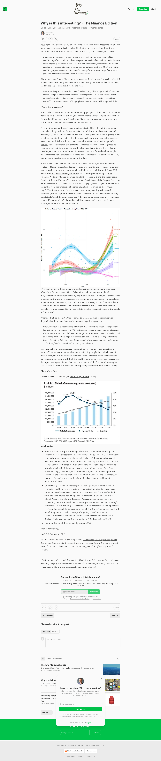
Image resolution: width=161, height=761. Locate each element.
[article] (80, 669)
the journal (56, 173)
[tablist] (50, 631)
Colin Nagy (96, 560)
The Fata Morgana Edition (53, 665)
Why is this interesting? (50, 560)
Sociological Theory (70, 173)
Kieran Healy (66, 177)
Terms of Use (91, 714)
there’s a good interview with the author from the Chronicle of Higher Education (80, 185)
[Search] (129, 9)
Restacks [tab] (55, 631)
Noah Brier (49, 32)
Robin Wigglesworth (79, 376)
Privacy (81, 745)
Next (113, 615)
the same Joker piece (59, 451)
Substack (69, 756)
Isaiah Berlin (81, 131)
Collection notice (97, 745)
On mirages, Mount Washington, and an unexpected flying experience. (67, 668)
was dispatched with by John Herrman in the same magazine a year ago (77, 319)
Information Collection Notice (79, 716)
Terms (88, 745)
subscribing (82, 567)
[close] (101, 678)
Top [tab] (43, 659)
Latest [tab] (49, 659)
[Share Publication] (134, 9)
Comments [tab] (46, 631)
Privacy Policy (97, 716)
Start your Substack (74, 751)
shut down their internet (60, 523)
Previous (49, 615)
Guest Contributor (53, 670)
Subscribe (143, 9)
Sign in (154, 9)
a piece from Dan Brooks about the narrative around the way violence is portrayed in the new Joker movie (78, 50)
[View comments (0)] (50, 39)
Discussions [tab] (57, 659)
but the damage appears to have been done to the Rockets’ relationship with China (80, 490)
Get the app (91, 751)
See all (45, 712)
